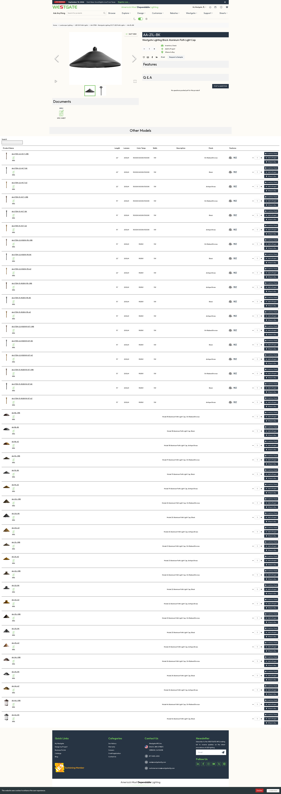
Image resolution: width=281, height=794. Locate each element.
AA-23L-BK (15, 629)
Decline (259, 790)
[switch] (140, 19)
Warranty (111, 747)
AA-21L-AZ (15, 557)
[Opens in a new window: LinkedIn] (198, 764)
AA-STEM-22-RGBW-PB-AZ (21, 269)
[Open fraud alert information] (221, 7)
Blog (56, 757)
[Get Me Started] (210, 7)
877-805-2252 (154, 756)
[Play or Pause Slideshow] (56, 81)
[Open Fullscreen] (135, 81)
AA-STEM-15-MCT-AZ (19, 226)
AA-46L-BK (15, 715)
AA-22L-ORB (16, 571)
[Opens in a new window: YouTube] (214, 764)
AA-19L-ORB (16, 456)
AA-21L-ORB (16, 542)
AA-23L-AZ (15, 643)
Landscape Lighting (67, 25)
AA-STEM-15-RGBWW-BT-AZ (22, 398)
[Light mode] (146, 19)
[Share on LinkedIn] (157, 57)
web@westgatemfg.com (157, 762)
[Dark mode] (134, 19)
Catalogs (58, 753)
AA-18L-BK (15, 427)
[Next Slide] (134, 58)
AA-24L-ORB (16, 657)
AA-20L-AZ (16, 528)
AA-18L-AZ (15, 442)
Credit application (114, 753)
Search (4, 139)
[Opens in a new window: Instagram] (208, 764)
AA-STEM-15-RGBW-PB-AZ (21, 312)
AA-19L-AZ (15, 485)
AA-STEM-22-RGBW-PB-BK (21, 255)
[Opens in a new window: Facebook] (203, 764)
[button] (175, 13)
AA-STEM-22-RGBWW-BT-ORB (23, 327)
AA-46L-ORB (16, 701)
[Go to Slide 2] (101, 90)
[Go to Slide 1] (89, 90)
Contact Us (112, 757)
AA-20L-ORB (16, 499)
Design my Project (61, 747)
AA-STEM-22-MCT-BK (19, 168)
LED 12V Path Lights (82, 25)
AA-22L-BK (15, 585)
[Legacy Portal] (215, 7)
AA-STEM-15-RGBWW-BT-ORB (23, 370)
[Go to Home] (64, 7)
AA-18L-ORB (16, 413)
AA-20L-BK (16, 514)
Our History (112, 743)
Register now (124, 2)
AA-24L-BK (15, 672)
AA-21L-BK (130, 25)
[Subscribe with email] (223, 752)
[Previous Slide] (56, 58)
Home (56, 25)
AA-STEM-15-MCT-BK (19, 211)
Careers (111, 750)
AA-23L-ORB (16, 614)
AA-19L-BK (15, 470)
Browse (111, 13)
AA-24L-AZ (15, 686)
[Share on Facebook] (152, 57)
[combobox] (84, 13)
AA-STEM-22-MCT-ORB (20, 154)
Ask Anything (59, 13)
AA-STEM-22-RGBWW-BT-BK (22, 341)
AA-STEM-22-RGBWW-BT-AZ (22, 355)
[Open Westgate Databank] (227, 7)
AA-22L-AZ (15, 600)
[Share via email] (148, 57)
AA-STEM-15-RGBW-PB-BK (21, 298)
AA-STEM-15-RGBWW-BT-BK (22, 384)
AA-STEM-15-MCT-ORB (20, 197)
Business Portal (60, 750)
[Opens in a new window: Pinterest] (224, 764)
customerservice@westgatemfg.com (161, 768)
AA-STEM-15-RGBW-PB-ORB (22, 283)
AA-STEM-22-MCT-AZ (19, 183)
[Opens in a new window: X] (219, 764)
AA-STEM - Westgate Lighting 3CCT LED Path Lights (108, 25)
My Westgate (59, 743)
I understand (273, 790)
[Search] (104, 13)
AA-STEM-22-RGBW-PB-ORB (22, 240)
